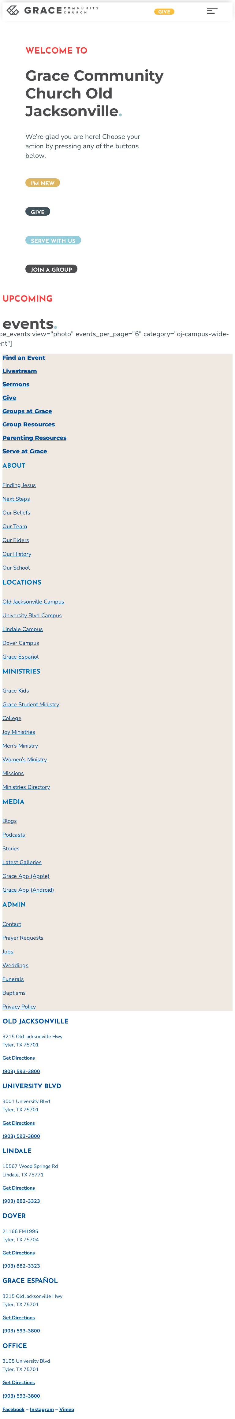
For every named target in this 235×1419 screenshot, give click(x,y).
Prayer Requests (22, 938)
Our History (16, 554)
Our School (16, 567)
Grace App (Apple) (26, 876)
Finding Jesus (19, 485)
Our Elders (15, 540)
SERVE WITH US (53, 241)
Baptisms (14, 993)
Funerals (13, 979)
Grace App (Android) (28, 889)
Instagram (42, 1409)
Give (164, 12)
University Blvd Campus (32, 615)
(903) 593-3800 (21, 1071)
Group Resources (28, 424)
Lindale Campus (22, 629)
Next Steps (16, 499)
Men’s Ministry (20, 745)
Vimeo (66, 1409)
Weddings (15, 965)
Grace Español (20, 656)
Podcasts (13, 834)
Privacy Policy (19, 1006)
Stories (11, 848)
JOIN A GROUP (51, 270)
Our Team (14, 526)
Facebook (13, 1409)
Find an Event (23, 357)
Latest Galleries (22, 862)
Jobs (7, 951)
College (11, 718)
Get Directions (18, 1058)
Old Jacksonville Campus (33, 601)
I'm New (42, 184)
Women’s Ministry (24, 759)
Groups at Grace (27, 411)
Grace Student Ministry (30, 704)
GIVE (38, 213)
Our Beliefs (16, 512)
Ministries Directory (26, 787)
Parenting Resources (34, 437)
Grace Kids (15, 690)
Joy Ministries (18, 732)
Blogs (9, 821)
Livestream (19, 371)
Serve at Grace (24, 451)
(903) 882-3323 (21, 1201)
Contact (11, 924)
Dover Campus (20, 643)
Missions (13, 773)
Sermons (15, 384)
